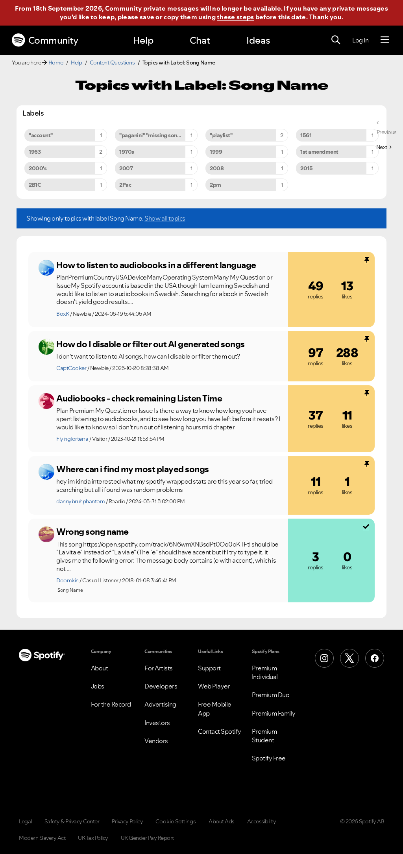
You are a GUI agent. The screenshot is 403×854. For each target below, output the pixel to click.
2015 (306, 168)
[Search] (335, 40)
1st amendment (319, 152)
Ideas (258, 40)
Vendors (156, 740)
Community (53, 40)
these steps (235, 17)
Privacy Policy (127, 821)
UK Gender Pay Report (147, 837)
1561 (305, 135)
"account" (41, 135)
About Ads (222, 821)
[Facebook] (374, 658)
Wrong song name (92, 531)
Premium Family (274, 713)
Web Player (214, 686)
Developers (160, 686)
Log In (360, 40)
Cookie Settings (175, 821)
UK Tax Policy (93, 837)
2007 (126, 168)
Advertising (160, 704)
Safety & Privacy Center (72, 821)
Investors (157, 722)
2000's (37, 168)
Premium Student (264, 735)
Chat (200, 40)
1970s (126, 152)
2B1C (35, 185)
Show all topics (164, 218)
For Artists (158, 668)
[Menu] (384, 40)
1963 (35, 152)
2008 (217, 168)
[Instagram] (324, 658)
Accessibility (261, 821)
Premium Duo (271, 694)
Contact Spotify (219, 731)
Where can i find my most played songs (132, 469)
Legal (25, 821)
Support (209, 668)
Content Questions (112, 62)
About (99, 668)
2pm (215, 185)
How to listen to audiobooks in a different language (156, 265)
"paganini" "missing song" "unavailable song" (158, 135)
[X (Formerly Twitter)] (349, 658)
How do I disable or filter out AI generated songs (150, 344)
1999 (216, 152)
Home (55, 62)
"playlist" (221, 135)
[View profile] (46, 268)
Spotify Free (269, 758)
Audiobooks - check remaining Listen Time (139, 398)
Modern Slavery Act (42, 837)
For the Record (111, 704)
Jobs (97, 686)
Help (143, 40)
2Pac (125, 185)
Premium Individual (265, 672)
